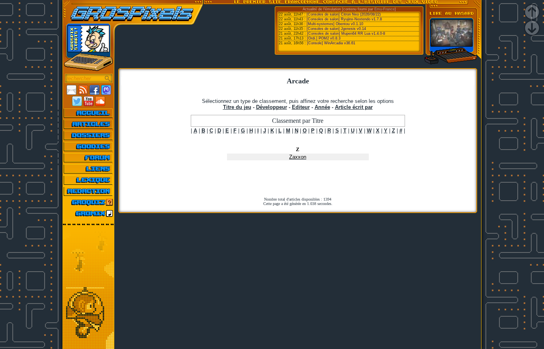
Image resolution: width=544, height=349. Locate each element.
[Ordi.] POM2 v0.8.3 (323, 38)
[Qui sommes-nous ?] (88, 191)
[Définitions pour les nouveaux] (88, 179)
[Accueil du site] (88, 112)
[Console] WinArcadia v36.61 (331, 43)
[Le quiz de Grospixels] (88, 202)
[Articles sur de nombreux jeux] (88, 124)
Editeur (301, 107)
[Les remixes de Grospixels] (88, 213)
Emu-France (384, 9)
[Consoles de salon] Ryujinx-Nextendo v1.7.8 (344, 19)
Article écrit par (354, 107)
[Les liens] (88, 168)
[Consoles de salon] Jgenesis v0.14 (336, 29)
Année (322, 107)
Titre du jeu (237, 107)
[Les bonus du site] (88, 146)
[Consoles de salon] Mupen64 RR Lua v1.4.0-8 (346, 33)
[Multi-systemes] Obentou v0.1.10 (335, 24)
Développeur (271, 107)
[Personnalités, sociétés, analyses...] (88, 135)
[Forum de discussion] (88, 157)
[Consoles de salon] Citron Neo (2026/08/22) (344, 14)
